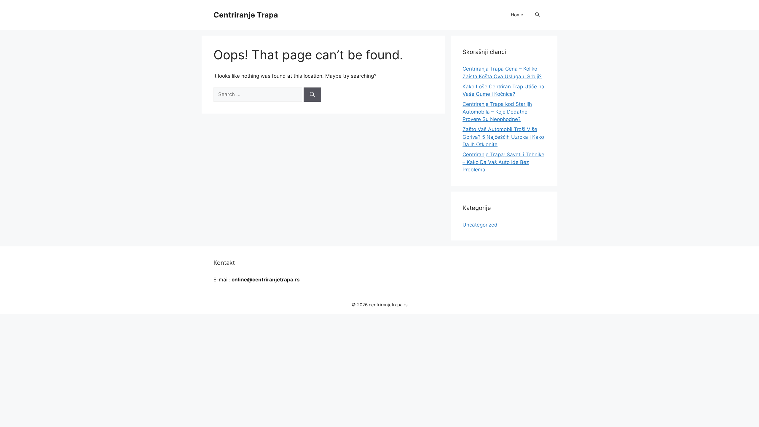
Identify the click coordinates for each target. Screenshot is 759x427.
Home (517, 14)
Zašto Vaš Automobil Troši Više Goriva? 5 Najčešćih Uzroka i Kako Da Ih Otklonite (503, 136)
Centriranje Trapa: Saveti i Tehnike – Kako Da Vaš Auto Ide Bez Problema (503, 162)
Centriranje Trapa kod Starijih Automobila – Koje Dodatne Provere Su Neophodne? (497, 111)
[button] (537, 15)
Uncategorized (480, 225)
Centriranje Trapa (245, 14)
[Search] (312, 94)
